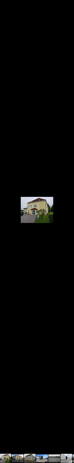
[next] (71, 229)
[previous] (3, 229)
